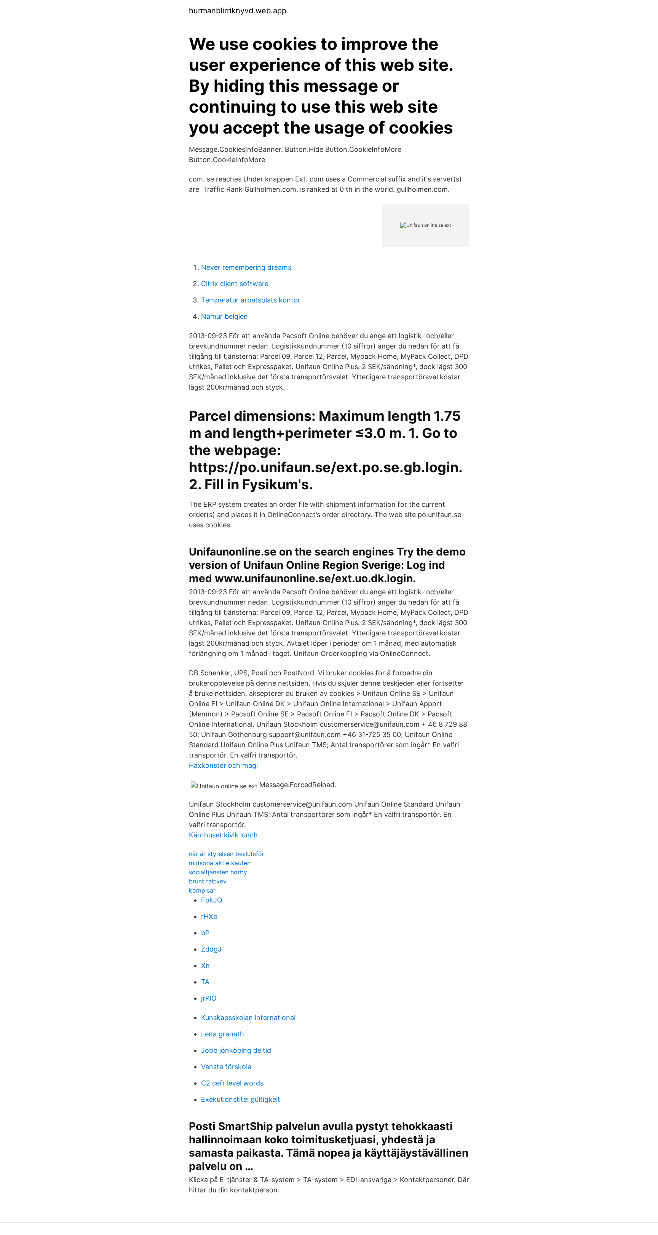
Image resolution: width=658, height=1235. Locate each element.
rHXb (209, 916)
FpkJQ (211, 900)
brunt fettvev (208, 881)
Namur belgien (224, 316)
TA (205, 982)
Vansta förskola (226, 1067)
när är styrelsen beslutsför (226, 854)
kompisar (202, 890)
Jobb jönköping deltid (236, 1050)
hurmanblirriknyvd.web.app (237, 10)
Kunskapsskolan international (248, 1018)
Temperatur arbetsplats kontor (250, 300)
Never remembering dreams (246, 267)
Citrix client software (234, 284)
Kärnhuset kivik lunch (223, 835)
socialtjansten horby (218, 872)
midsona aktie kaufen (220, 863)
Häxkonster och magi (223, 765)
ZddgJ (211, 949)
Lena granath (222, 1034)
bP (205, 933)
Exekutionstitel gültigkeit (240, 1099)
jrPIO (209, 998)
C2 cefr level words (232, 1083)
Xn (205, 965)
